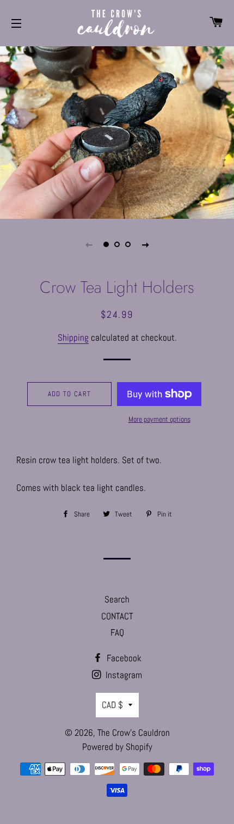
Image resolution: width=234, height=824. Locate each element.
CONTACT (117, 616)
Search (117, 599)
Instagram (122, 675)
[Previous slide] (89, 244)
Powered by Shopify (117, 747)
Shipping (73, 337)
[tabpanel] (117, 131)
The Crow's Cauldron (133, 733)
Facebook (122, 658)
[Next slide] (145, 244)
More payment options (159, 419)
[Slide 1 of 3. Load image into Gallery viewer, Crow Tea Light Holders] (106, 244)
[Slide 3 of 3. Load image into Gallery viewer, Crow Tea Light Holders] (127, 244)
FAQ (117, 632)
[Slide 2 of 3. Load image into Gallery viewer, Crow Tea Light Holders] (117, 244)
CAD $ (112, 705)
